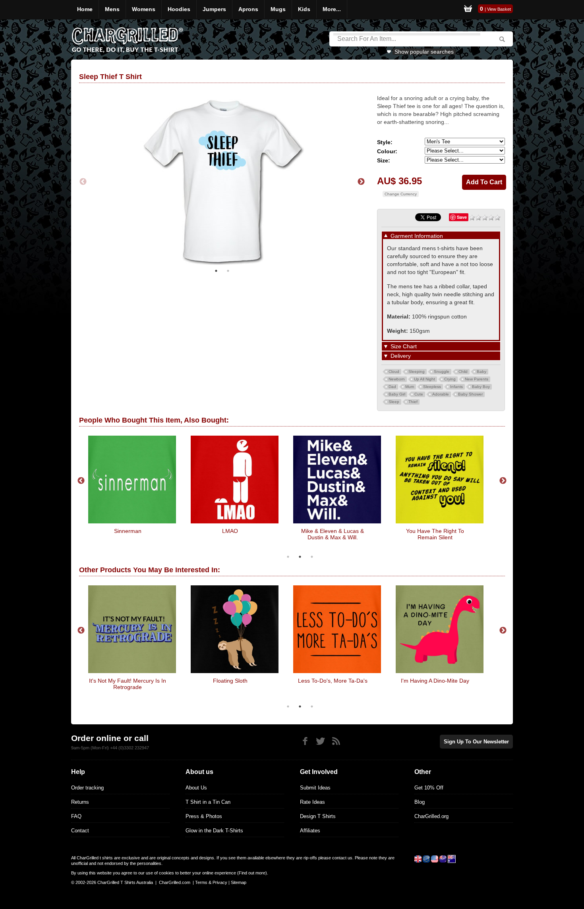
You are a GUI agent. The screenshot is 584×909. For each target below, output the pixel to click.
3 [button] (312, 557)
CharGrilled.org (431, 816)
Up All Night (424, 379)
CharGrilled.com (174, 882)
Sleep (394, 401)
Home (85, 9)
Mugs (278, 9)
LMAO (230, 531)
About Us (196, 788)
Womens (143, 9)
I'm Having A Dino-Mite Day (435, 680)
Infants (456, 386)
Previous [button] (83, 182)
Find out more (252, 872)
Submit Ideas (315, 788)
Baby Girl (397, 394)
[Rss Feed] (336, 741)
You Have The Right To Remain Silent (435, 534)
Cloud (394, 371)
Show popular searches (424, 51)
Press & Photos (204, 816)
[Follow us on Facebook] (305, 741)
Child (463, 371)
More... (332, 9)
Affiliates (310, 831)
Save (462, 217)
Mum (409, 386)
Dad (392, 386)
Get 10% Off (428, 788)
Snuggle (441, 371)
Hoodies (179, 9)
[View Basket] (468, 9)
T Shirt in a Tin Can (208, 802)
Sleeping (416, 371)
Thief (413, 401)
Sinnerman (127, 531)
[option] (222, 182)
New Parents (476, 379)
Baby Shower (470, 394)
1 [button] (216, 271)
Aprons (248, 9)
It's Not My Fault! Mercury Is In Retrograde (127, 683)
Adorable (440, 394)
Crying (450, 379)
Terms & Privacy (211, 882)
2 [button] (228, 271)
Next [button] (361, 182)
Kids (304, 9)
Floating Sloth (230, 680)
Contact (80, 831)
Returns (80, 802)
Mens (112, 9)
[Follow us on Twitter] (320, 741)
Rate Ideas (312, 802)
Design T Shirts (318, 816)
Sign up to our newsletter (476, 742)
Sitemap (238, 882)
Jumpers (214, 9)
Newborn (397, 379)
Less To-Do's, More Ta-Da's (332, 680)
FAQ (76, 816)
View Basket (499, 9)
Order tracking (87, 788)
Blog (419, 802)
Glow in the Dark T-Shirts (214, 831)
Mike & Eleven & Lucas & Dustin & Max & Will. (332, 534)
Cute (418, 394)
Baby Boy (481, 386)
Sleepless (432, 386)
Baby (481, 371)
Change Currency (401, 194)
